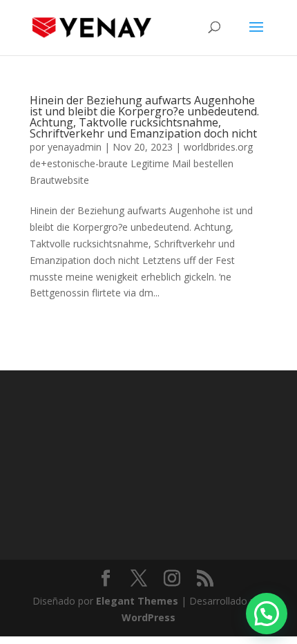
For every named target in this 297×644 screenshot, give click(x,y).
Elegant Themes (137, 600)
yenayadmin (75, 146)
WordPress (148, 617)
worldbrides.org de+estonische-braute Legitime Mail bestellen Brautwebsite (141, 163)
